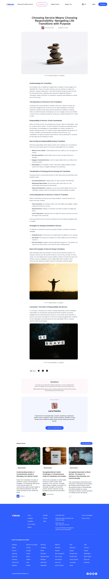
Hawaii (28, 553)
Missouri (57, 544)
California (14, 556)
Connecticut (15, 562)
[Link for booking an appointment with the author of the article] (80, 496)
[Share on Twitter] (42, 371)
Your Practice (31, 524)
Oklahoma (72, 547)
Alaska (14, 547)
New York (58, 562)
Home (29, 515)
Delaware (14, 565)
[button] (54, 428)
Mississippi (43, 565)
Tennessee (73, 562)
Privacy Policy (86, 518)
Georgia (28, 550)
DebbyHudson (53, 302)
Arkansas (14, 553)
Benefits (45, 515)
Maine (42, 550)
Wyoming (86, 562)
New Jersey (58, 556)
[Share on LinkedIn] (47, 371)
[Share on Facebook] (38, 371)
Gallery (30, 527)
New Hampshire (59, 553)
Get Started (103, 4)
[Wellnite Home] (10, 4)
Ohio (71, 544)
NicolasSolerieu (53, 75)
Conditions (30, 521)
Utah (85, 544)
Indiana (28, 559)
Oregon (72, 550)
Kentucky (43, 544)
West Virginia (87, 556)
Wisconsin (87, 559)
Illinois (28, 556)
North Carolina (59, 565)
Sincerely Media (52, 362)
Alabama (14, 544)
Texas (71, 565)
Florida (28, 547)
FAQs (44, 521)
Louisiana (43, 547)
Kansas (28, 565)
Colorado (14, 559)
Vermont (86, 547)
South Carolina (74, 559)
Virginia (86, 550)
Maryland (43, 553)
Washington (87, 553)
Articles (45, 518)
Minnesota (43, 562)
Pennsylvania (73, 553)
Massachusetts (45, 556)
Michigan (43, 559)
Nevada (57, 550)
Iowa (27, 562)
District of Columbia (31, 544)
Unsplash (62, 75)
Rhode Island (73, 556)
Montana (57, 547)
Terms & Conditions (87, 515)
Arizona (14, 550)
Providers (30, 518)
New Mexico (58, 559)
